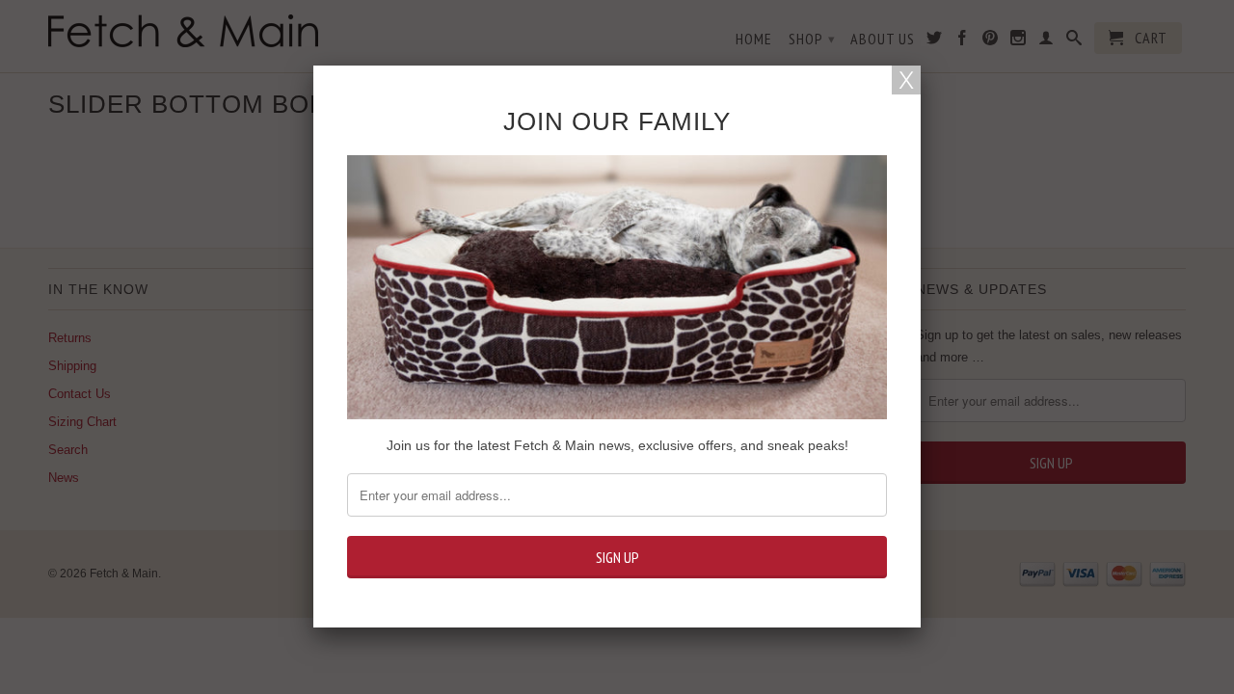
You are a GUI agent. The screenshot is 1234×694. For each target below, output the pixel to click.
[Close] (906, 80)
